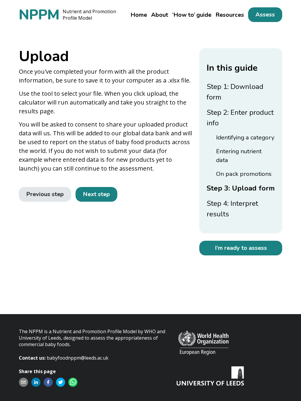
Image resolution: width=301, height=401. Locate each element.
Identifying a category (245, 137)
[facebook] (48, 382)
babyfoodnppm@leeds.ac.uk (77, 358)
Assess (265, 14)
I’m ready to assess (241, 248)
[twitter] (60, 382)
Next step (96, 194)
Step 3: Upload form (241, 188)
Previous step (45, 194)
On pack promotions (244, 174)
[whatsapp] (73, 382)
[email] (23, 382)
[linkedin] (36, 382)
